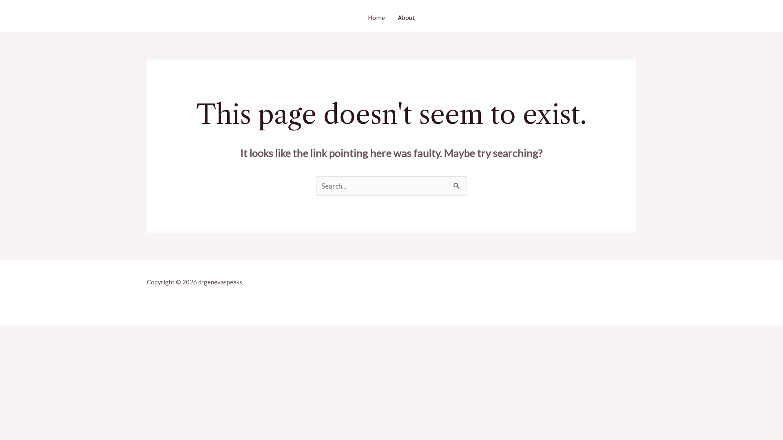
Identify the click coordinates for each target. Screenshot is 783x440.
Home (376, 17)
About (406, 17)
